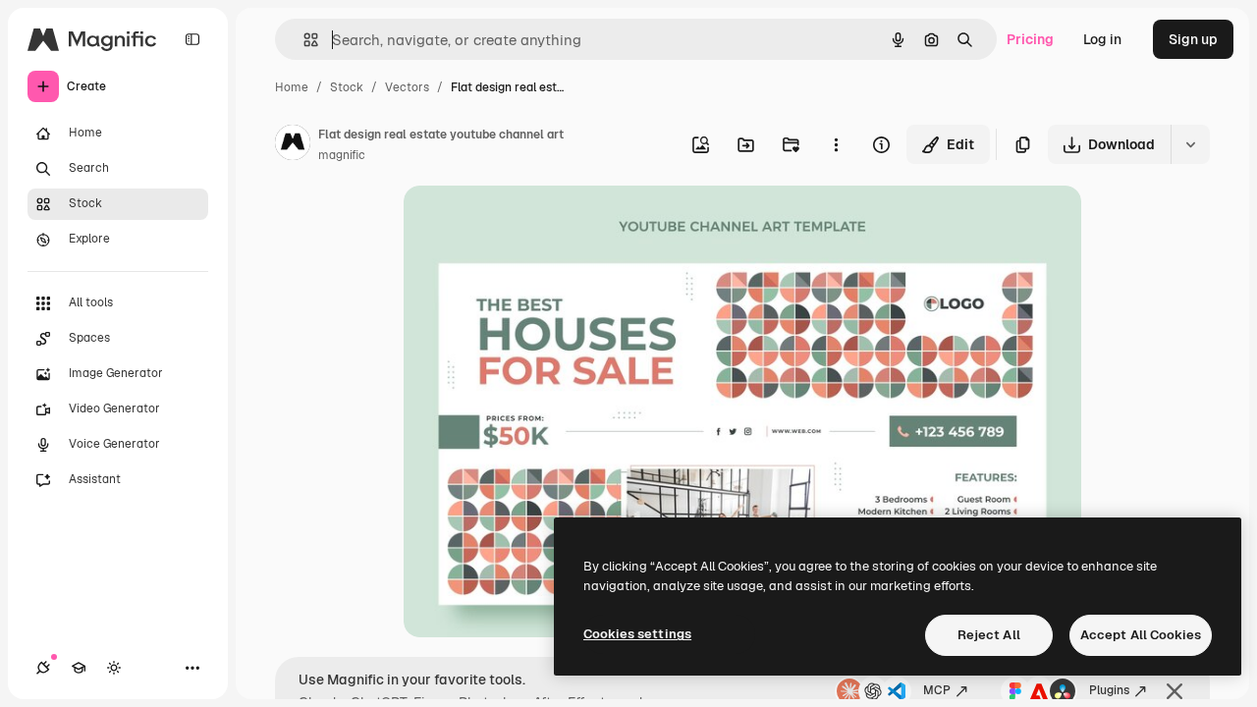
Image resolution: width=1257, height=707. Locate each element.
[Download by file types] (1190, 144)
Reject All (988, 634)
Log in (1102, 39)
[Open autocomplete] (303, 39)
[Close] (1174, 691)
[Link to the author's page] (292, 145)
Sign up (1193, 39)
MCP (937, 690)
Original (529, 223)
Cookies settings (637, 633)
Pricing (1030, 39)
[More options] (835, 144)
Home (291, 87)
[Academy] (78, 667)
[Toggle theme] (114, 667)
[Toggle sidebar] (192, 39)
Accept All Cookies (1140, 634)
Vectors (407, 87)
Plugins (1109, 690)
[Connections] (43, 667)
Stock (346, 87)
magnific (341, 155)
